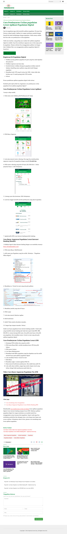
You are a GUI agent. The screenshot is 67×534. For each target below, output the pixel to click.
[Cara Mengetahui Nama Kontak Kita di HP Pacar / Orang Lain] (50, 23)
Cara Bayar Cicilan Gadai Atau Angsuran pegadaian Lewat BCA (17, 429)
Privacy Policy (26, 11)
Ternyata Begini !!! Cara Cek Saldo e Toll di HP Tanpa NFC (49, 49)
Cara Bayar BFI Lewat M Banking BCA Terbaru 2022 (22, 463)
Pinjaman (28, 20)
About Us (6, 11)
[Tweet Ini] (34, 442)
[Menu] (4, 1)
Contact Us (12, 11)
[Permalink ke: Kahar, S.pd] (4, 27)
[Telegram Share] (39, 442)
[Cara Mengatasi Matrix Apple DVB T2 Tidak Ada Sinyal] (59, 23)
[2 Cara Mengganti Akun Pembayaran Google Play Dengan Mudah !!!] (9, 451)
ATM (4, 20)
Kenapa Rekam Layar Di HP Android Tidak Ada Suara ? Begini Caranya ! (22, 457)
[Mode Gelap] (63, 1)
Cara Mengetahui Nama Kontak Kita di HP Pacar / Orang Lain (49, 28)
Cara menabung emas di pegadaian (15, 402)
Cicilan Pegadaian (22, 435)
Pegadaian (24, 20)
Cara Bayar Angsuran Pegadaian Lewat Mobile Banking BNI (22, 404)
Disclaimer (18, 11)
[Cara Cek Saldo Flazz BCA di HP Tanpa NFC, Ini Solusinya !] (59, 34)
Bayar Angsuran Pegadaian (10, 435)
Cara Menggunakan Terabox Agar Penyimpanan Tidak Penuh (49, 38)
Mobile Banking (15, 20)
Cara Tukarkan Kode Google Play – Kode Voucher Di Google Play (58, 49)
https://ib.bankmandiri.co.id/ (11, 246)
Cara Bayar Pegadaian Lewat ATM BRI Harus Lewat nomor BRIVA (21, 488)
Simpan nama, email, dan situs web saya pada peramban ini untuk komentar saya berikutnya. (21, 515)
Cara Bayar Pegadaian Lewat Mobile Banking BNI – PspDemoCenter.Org (19, 431)
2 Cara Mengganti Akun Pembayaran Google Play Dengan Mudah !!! (9, 457)
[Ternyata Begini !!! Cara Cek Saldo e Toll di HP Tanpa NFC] (50, 45)
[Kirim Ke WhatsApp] (42, 442)
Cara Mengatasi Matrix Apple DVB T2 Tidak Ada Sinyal (58, 28)
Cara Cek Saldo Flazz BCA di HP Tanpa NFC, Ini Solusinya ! (58, 38)
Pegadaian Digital (8, 437)
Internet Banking (9, 20)
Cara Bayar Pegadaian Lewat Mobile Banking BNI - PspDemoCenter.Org (22, 484)
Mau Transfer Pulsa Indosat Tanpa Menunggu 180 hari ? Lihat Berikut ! (36, 463)
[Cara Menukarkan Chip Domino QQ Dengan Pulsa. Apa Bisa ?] (9, 464)
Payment (20, 20)
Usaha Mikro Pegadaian (19, 437)
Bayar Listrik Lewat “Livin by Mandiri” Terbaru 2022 (35, 449)
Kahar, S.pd (8, 27)
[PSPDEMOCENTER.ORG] (8, 6)
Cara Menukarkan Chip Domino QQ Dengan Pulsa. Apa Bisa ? (8, 470)
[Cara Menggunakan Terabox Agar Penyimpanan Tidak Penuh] (50, 34)
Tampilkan (12, 53)
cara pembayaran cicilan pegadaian (20, 409)
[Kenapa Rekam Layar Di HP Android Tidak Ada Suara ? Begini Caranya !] (23, 451)
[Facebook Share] (31, 442)
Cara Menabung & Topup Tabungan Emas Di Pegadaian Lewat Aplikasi (22, 481)
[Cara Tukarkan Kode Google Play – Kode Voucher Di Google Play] (59, 45)
